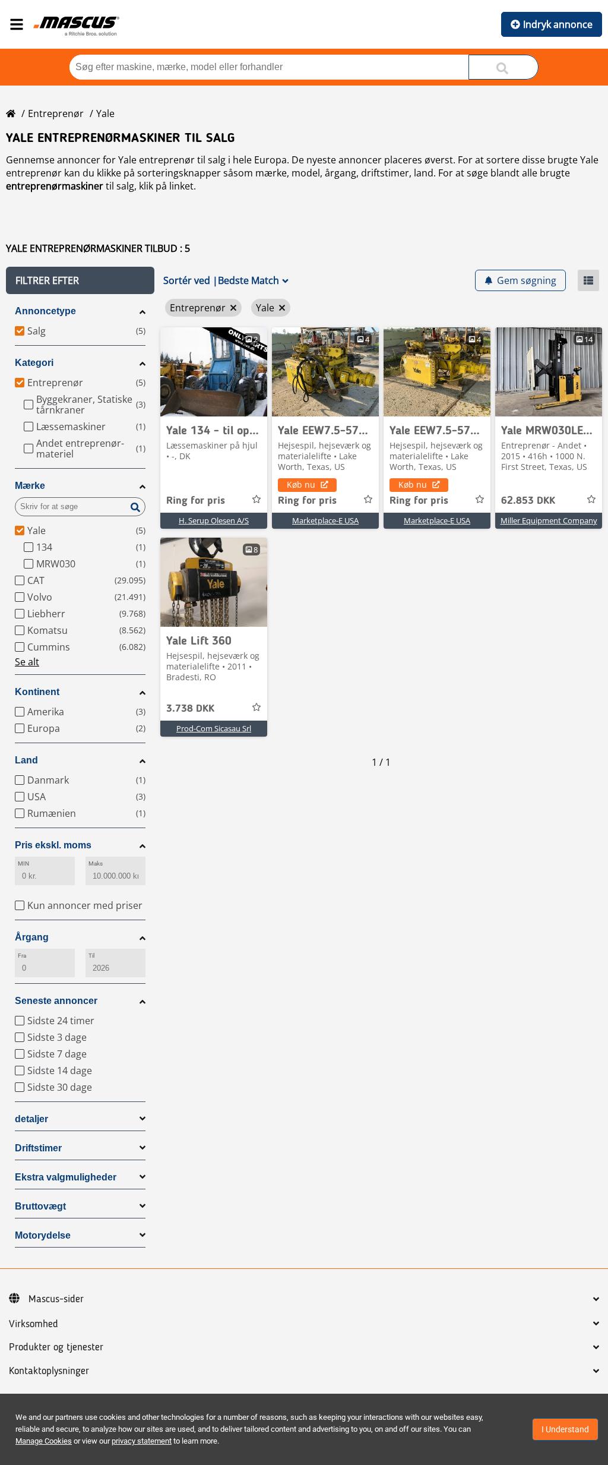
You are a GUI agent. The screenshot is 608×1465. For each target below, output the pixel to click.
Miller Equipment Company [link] (549, 520)
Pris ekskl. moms (53, 845)
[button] (80, 280)
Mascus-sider (56, 1299)
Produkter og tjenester (56, 1347)
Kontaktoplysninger (49, 1371)
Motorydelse (43, 1235)
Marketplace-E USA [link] (325, 520)
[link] (213, 371)
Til (91, 955)
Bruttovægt (40, 1206)
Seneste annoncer (56, 1001)
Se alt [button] (27, 661)
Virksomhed (33, 1324)
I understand (565, 1429)
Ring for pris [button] (195, 500)
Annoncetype (45, 311)
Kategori (34, 363)
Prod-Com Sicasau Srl (213, 728)
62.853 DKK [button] (528, 500)
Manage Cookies (43, 1440)
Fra (22, 955)
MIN (23, 863)
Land (26, 760)
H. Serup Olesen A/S (214, 520)
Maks (95, 863)
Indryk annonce (558, 24)
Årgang (32, 937)
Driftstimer (38, 1148)
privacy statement (142, 1440)
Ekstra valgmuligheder (65, 1177)
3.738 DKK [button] (190, 708)
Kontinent (37, 692)
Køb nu (301, 484)
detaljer (31, 1119)
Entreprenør (56, 113)
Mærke (30, 486)
